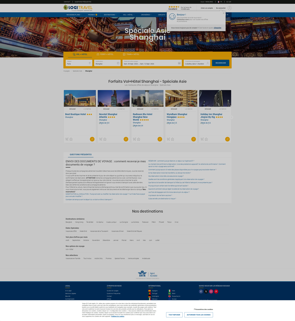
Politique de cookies (117, 316)
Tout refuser (174, 315)
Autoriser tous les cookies (199, 315)
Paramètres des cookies (204, 309)
